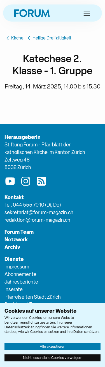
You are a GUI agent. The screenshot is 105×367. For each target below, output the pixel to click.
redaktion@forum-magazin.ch (37, 220)
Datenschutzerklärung (21, 327)
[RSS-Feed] (41, 182)
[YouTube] (10, 182)
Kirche (17, 38)
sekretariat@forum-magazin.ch (38, 212)
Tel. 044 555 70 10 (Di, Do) (32, 205)
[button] (87, 13)
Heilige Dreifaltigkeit (51, 38)
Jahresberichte (21, 282)
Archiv (12, 247)
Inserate (13, 289)
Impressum (16, 266)
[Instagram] (25, 182)
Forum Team (19, 231)
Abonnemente (20, 274)
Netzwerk (16, 239)
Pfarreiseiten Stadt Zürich (32, 297)
